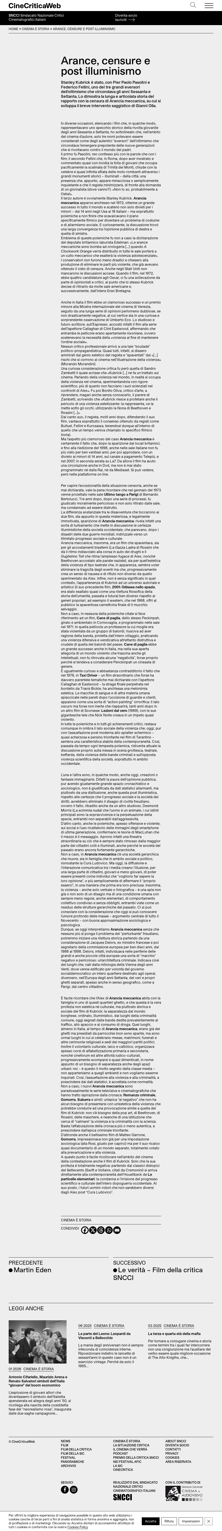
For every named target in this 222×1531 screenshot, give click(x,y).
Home (13, 29)
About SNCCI (175, 1441)
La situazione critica (131, 1445)
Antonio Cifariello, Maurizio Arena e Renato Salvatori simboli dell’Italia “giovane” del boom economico (38, 1381)
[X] (93, 1230)
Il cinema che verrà (130, 1449)
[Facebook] (85, 1230)
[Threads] (101, 1230)
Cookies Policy (77, 1527)
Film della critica (76, 1449)
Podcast (120, 1453)
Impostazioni (191, 1521)
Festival (68, 1457)
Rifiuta (169, 1521)
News (65, 1441)
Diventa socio (126, 17)
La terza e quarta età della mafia (174, 1334)
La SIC (118, 1466)
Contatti (173, 1449)
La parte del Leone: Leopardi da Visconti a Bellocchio (104, 1336)
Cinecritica (123, 1469)
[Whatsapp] (109, 1230)
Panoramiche (72, 1461)
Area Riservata (178, 1461)
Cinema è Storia (35, 29)
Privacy (171, 1453)
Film (64, 1445)
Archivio (68, 1466)
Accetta (150, 1521)
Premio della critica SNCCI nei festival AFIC (136, 1459)
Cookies (172, 1457)
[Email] (117, 1230)
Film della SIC (72, 1453)
